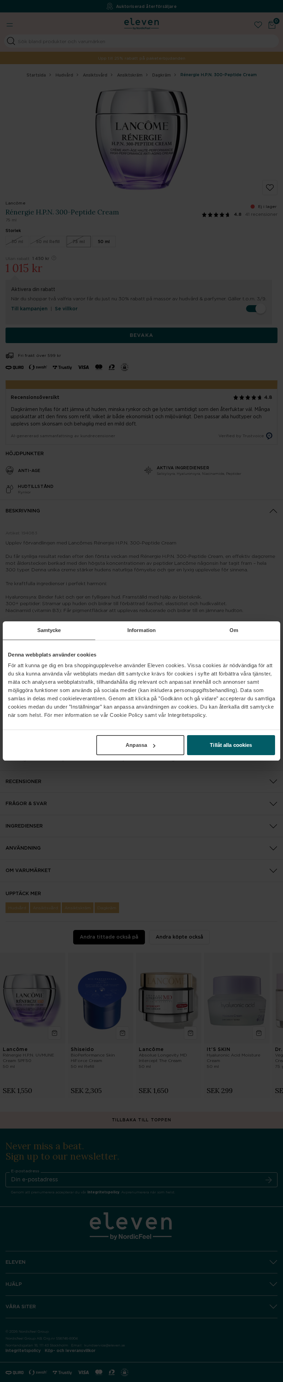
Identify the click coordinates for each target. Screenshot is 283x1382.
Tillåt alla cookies (231, 745)
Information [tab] (141, 630)
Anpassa (136, 745)
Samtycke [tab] (49, 630)
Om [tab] (234, 630)
